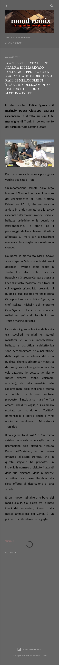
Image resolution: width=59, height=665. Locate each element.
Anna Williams (40, 655)
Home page (14, 43)
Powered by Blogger (32, 649)
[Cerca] (52, 5)
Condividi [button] (9, 541)
